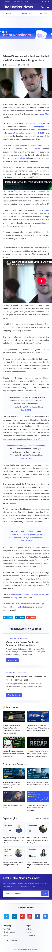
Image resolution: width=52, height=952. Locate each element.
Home (8, 13)
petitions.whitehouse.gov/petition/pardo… (26, 534)
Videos (38, 818)
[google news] (45, 916)
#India (9, 446)
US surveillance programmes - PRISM (28, 133)
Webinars (43, 13)
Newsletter (26, 13)
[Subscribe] (44, 893)
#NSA (24, 404)
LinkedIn (21, 607)
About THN (6, 929)
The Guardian (34, 149)
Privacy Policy (30, 935)
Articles (46, 818)
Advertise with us (9, 932)
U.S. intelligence (37, 126)
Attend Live (12, 660)
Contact (5, 935)
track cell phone (18, 158)
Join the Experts (14, 695)
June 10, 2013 (26, 458)
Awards (28, 932)
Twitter (11, 607)
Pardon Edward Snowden (38, 547)
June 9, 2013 (26, 410)
